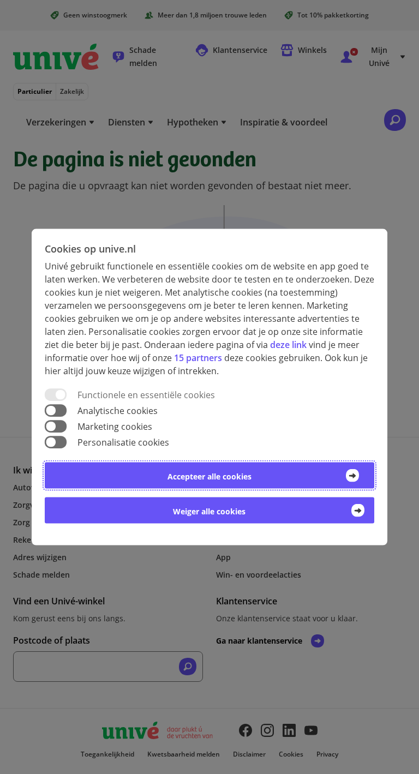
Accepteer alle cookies (209, 476)
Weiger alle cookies (209, 511)
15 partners (198, 357)
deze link (288, 344)
